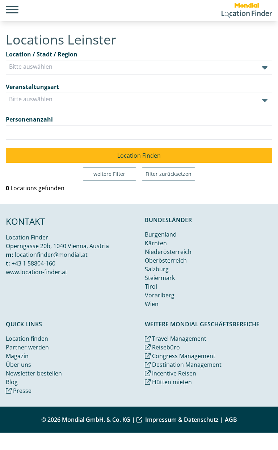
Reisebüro (165, 347)
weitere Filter (109, 173)
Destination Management (186, 365)
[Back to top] (255, 427)
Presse (21, 391)
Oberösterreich (166, 260)
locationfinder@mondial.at (51, 255)
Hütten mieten (171, 382)
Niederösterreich (168, 252)
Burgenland (161, 234)
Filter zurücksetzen (168, 173)
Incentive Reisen (173, 373)
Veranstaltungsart (32, 87)
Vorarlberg (159, 295)
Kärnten (156, 243)
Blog (12, 382)
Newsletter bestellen (34, 373)
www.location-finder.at (36, 272)
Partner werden (27, 347)
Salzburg (157, 269)
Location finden (27, 339)
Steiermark (160, 278)
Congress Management (183, 356)
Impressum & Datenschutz (182, 420)
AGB (231, 420)
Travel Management (178, 339)
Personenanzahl (29, 119)
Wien (152, 304)
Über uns (18, 365)
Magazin (17, 356)
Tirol (151, 286)
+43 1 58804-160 (33, 263)
